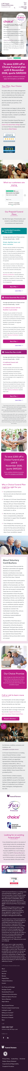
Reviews (4, 976)
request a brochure (14, 712)
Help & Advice (5, 1001)
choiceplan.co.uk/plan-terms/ (10, 749)
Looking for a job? (6, 1010)
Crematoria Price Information (9, 994)
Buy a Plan (13, 287)
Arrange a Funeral (6, 989)
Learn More (18, 290)
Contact (4, 983)
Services (4, 973)
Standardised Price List (8, 992)
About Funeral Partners (8, 1005)
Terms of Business (6, 999)
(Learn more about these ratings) (11, 124)
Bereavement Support (7, 1015)
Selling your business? (7, 1012)
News (3, 1020)
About (3, 969)
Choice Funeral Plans (9, 40)
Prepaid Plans (5, 978)
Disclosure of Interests (7, 1017)
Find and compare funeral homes (10, 1008)
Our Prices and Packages (8, 987)
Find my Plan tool (18, 853)
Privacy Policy (6, 1058)
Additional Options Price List (9, 996)
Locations (4, 971)
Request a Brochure (10, 719)
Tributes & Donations (7, 981)
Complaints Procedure (8, 1066)
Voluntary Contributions (8, 274)
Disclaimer (22, 1058)
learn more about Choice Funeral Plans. (12, 714)
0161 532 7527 (24, 7)
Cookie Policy (14, 1058)
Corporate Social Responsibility (10, 1064)
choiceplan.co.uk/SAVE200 (17, 79)
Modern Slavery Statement (9, 1061)
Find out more (21, 19)
